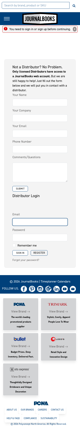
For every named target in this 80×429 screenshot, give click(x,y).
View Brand (18, 311)
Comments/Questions (26, 157)
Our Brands (27, 409)
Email (16, 214)
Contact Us (57, 409)
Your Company (21, 110)
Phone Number (21, 141)
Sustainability (49, 418)
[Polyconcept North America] (41, 403)
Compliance (30, 418)
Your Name (19, 95)
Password (18, 230)
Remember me (27, 245)
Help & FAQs (13, 418)
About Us (12, 409)
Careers (42, 409)
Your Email (19, 126)
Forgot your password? (25, 260)
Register (39, 253)
